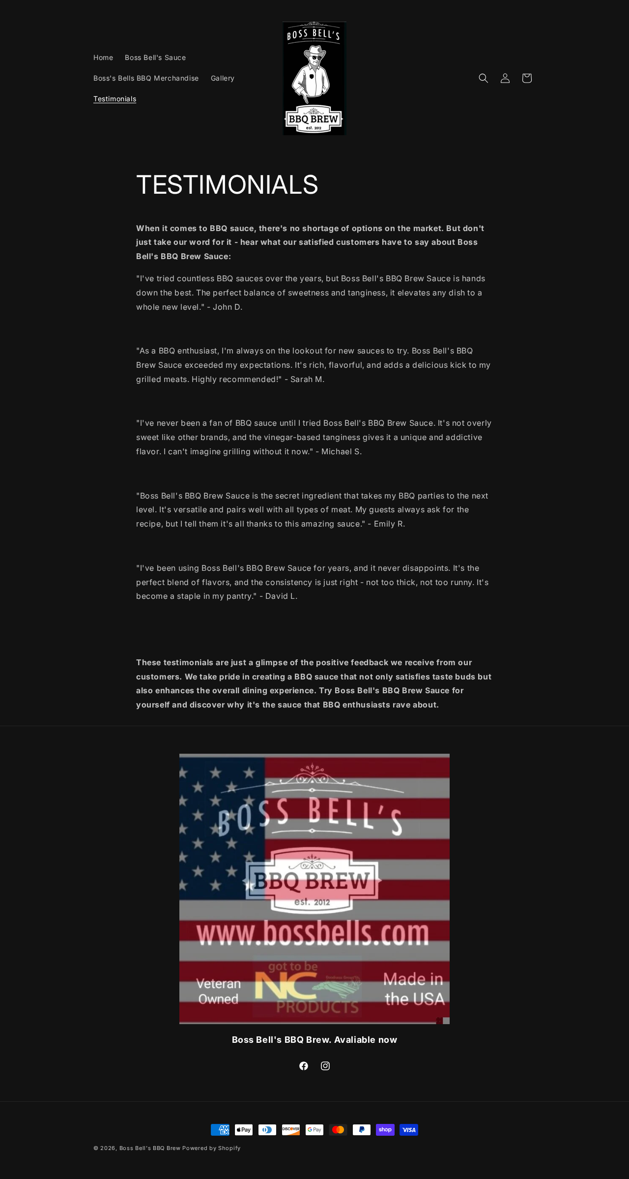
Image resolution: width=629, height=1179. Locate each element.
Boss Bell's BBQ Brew (150, 1148)
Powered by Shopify (211, 1148)
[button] (483, 78)
